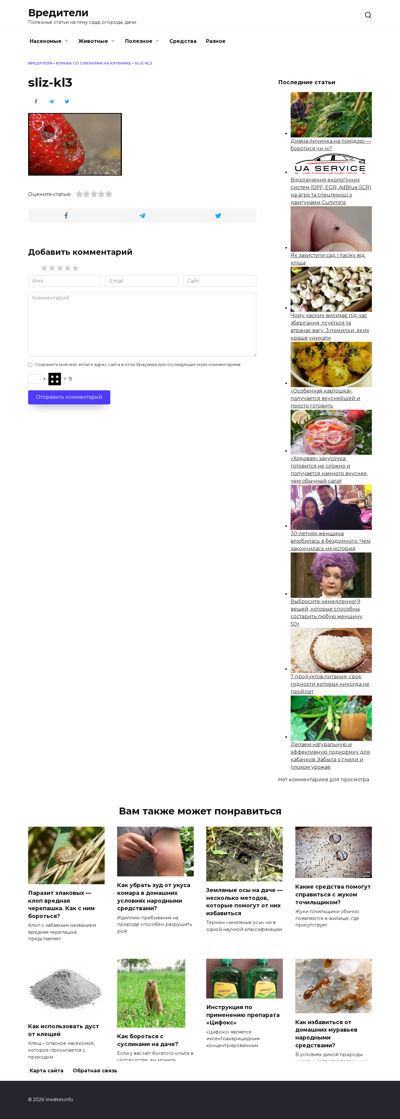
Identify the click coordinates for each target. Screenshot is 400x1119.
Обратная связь (95, 1071)
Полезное (138, 41)
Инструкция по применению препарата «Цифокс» (243, 1015)
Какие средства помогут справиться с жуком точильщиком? (333, 894)
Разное (216, 41)
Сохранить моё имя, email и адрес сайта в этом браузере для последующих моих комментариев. (138, 364)
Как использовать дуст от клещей (63, 1030)
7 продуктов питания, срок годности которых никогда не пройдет (330, 684)
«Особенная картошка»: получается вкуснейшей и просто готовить (325, 398)
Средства (183, 41)
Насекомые (46, 41)
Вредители (58, 13)
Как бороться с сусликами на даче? (147, 1040)
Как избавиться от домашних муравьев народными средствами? (326, 1033)
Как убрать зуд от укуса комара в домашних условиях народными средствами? (153, 896)
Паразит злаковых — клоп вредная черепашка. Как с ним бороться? (61, 904)
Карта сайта (46, 1071)
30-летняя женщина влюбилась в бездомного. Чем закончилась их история (331, 541)
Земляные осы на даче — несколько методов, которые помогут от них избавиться (244, 901)
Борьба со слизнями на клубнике (93, 63)
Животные (93, 41)
